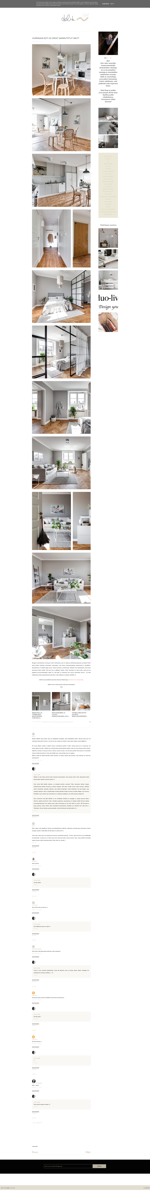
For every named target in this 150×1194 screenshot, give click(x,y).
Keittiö (108, 169)
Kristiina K (34, 861)
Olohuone (108, 184)
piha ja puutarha (108, 209)
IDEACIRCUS (108, 163)
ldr (88, 1152)
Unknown (34, 995)
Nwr (35, 1152)
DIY (108, 161)
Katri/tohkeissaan (36, 949)
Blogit (108, 158)
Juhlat (108, 166)
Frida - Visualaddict (37, 1083)
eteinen (108, 204)
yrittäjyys (108, 214)
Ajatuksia (108, 156)
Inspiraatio (46, 721)
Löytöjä (108, 174)
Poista (40, 760)
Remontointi (108, 189)
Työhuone (108, 201)
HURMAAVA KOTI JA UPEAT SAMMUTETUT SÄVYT (55, 38)
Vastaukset (35, 763)
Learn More (105, 3)
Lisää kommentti (37, 1122)
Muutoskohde (108, 181)
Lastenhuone (108, 171)
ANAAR (147, 1188)
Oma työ (108, 186)
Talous (108, 199)
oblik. (2, 1188)
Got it (112, 3)
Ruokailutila (108, 191)
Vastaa (34, 760)
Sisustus (54, 721)
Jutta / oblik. (37, 774)
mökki (108, 206)
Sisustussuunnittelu (108, 196)
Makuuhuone (108, 176)
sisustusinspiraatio (65, 721)
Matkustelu (108, 179)
